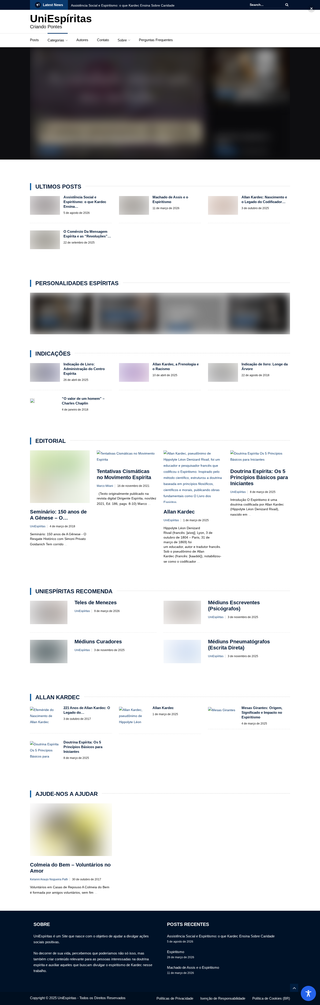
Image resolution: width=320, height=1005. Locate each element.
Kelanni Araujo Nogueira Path (49, 879)
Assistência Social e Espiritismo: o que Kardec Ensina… (84, 201)
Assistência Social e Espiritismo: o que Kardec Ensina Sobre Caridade (123, 5)
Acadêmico (225, 94)
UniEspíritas (61, 19)
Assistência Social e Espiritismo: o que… (107, 141)
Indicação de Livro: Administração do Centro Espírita (84, 368)
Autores (82, 40)
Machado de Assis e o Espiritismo (246, 86)
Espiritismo (175, 952)
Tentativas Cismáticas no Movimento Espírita (124, 474)
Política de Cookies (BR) (271, 998)
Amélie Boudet (248, 313)
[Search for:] (264, 5)
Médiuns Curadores (98, 642)
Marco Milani (105, 486)
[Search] (287, 5)
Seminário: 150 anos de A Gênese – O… (58, 515)
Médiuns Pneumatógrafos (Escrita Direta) (239, 645)
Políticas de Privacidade (174, 998)
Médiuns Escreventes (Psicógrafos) (234, 606)
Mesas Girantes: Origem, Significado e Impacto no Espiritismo (262, 712)
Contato (103, 40)
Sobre (122, 40)
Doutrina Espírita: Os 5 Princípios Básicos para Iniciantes (259, 477)
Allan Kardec (49, 150)
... (65, 544)
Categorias (56, 40)
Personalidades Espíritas (123, 316)
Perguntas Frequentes (156, 40)
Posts (34, 40)
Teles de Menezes (121, 308)
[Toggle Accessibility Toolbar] (308, 993)
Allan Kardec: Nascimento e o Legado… (183, 314)
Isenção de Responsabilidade (222, 998)
